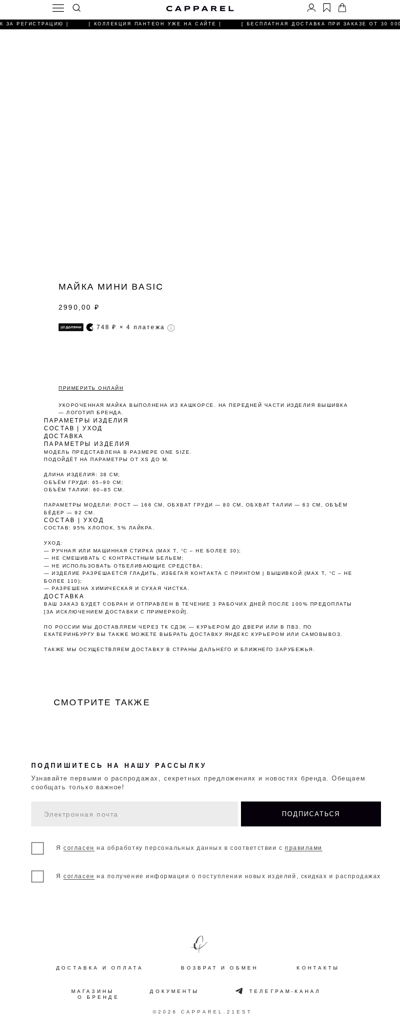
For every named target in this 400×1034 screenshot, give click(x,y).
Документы (174, 991)
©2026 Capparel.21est (203, 1011)
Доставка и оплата (99, 968)
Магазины (92, 991)
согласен (78, 848)
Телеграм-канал (285, 991)
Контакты (318, 968)
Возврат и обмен (219, 968)
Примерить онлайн (91, 388)
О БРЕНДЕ (99, 997)
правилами (303, 848)
